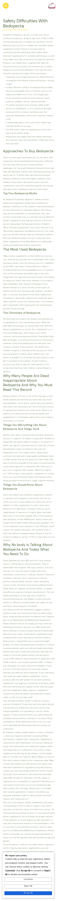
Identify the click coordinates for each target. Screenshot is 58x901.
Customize (28, 879)
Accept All (28, 893)
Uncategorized (9, 30)
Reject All (28, 886)
